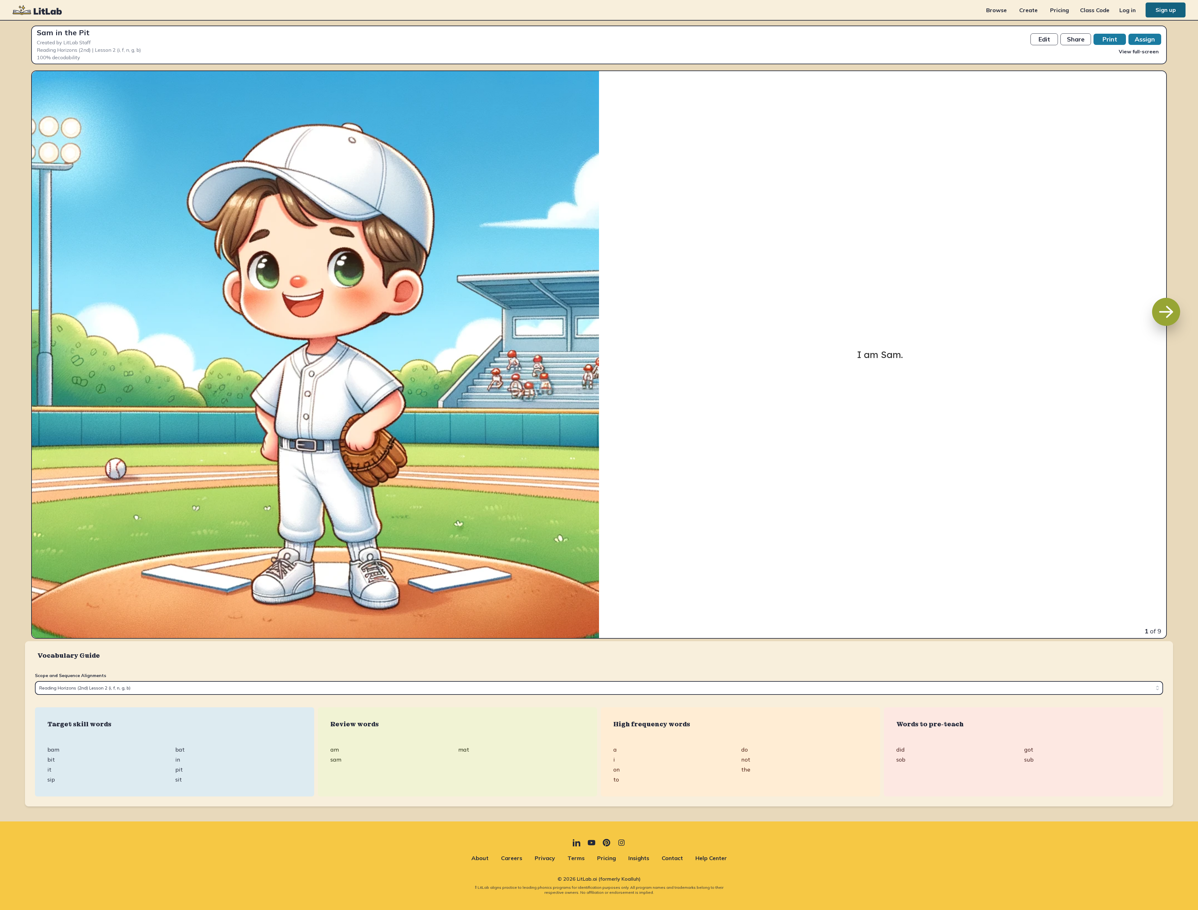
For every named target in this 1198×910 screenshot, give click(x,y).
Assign (1145, 39)
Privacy (545, 858)
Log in (1127, 10)
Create (1028, 10)
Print (1109, 39)
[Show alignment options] (1157, 688)
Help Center (711, 858)
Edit (1044, 39)
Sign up (1166, 9)
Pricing (1059, 10)
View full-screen (1139, 51)
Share (1075, 39)
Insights (638, 858)
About (480, 858)
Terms (576, 858)
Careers (511, 858)
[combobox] (599, 688)
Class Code (1094, 10)
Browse (996, 10)
